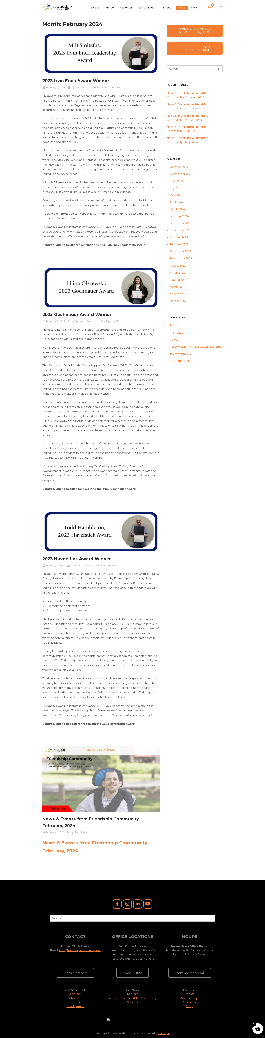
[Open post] (101, 53)
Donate (190, 994)
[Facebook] (117, 904)
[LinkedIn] (137, 904)
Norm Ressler (81, 832)
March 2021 (177, 287)
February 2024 (179, 216)
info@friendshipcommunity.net (80, 950)
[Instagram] (127, 904)
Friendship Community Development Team (98, 87)
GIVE (182, 7)
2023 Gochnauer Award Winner (76, 314)
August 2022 (178, 265)
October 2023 (179, 237)
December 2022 (180, 251)
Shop (189, 1006)
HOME (95, 7)
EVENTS (168, 7)
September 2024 (181, 174)
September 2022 (181, 258)
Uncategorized (179, 360)
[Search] (218, 68)
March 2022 (177, 272)
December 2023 (180, 223)
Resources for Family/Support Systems (195, 346)
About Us (75, 998)
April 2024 (176, 202)
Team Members (180, 353)
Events (174, 325)
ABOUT (109, 7)
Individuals (176, 332)
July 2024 (176, 188)
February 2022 (179, 279)
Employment (75, 1006)
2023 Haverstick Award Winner (76, 558)
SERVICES (126, 7)
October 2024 (179, 167)
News (173, 339)
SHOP (194, 7)
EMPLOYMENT (148, 7)
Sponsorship (189, 998)
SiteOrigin (164, 1033)
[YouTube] (147, 904)
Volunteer (189, 1002)
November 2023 (180, 230)
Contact (75, 994)
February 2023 (179, 244)
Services (132, 994)
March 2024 (177, 209)
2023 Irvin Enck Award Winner (75, 80)
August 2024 (178, 181)
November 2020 (180, 294)
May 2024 (176, 195)
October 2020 (179, 301)
